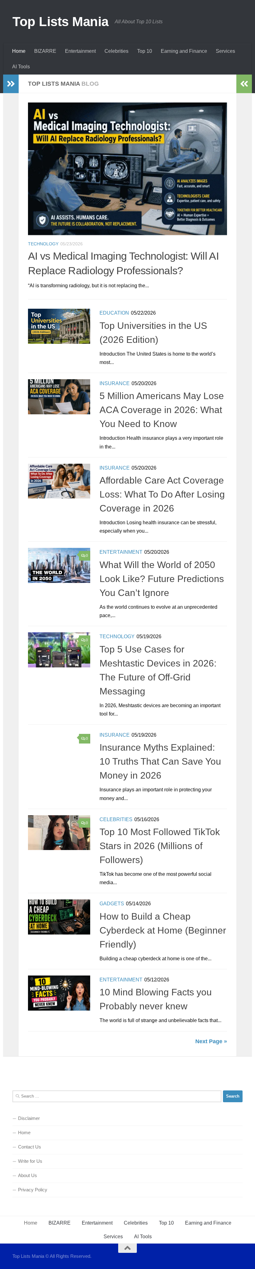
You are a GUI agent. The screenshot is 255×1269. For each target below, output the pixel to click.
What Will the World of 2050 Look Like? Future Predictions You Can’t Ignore (162, 579)
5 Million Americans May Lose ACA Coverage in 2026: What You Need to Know (162, 410)
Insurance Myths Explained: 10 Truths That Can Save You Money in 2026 (160, 761)
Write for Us (30, 1161)
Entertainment (80, 51)
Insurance (115, 383)
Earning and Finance (184, 51)
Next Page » (211, 1041)
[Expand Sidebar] (11, 84)
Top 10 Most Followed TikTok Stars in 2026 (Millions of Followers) (160, 846)
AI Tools (21, 66)
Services (225, 51)
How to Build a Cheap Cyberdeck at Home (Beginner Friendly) (163, 930)
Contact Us (29, 1146)
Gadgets (112, 903)
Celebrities (116, 51)
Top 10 (144, 51)
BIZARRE (45, 51)
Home (19, 51)
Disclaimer (29, 1118)
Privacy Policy (32, 1189)
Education (114, 313)
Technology (43, 243)
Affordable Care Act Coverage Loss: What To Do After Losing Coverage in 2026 (162, 494)
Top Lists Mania (60, 21)
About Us (27, 1175)
